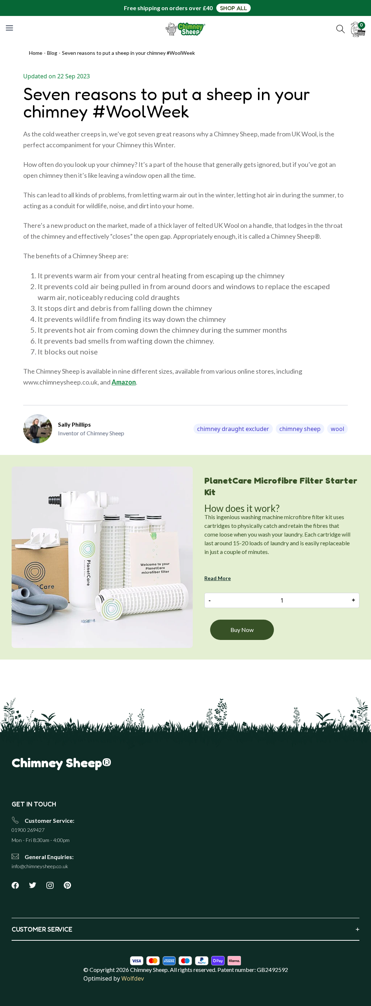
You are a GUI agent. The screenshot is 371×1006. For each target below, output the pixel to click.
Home (35, 53)
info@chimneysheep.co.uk (40, 866)
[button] (340, 29)
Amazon (124, 382)
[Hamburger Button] (10, 28)
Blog (52, 53)
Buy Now (242, 629)
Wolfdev (132, 978)
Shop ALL (233, 8)
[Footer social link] (18, 885)
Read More (217, 578)
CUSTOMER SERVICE (185, 929)
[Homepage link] (186, 29)
